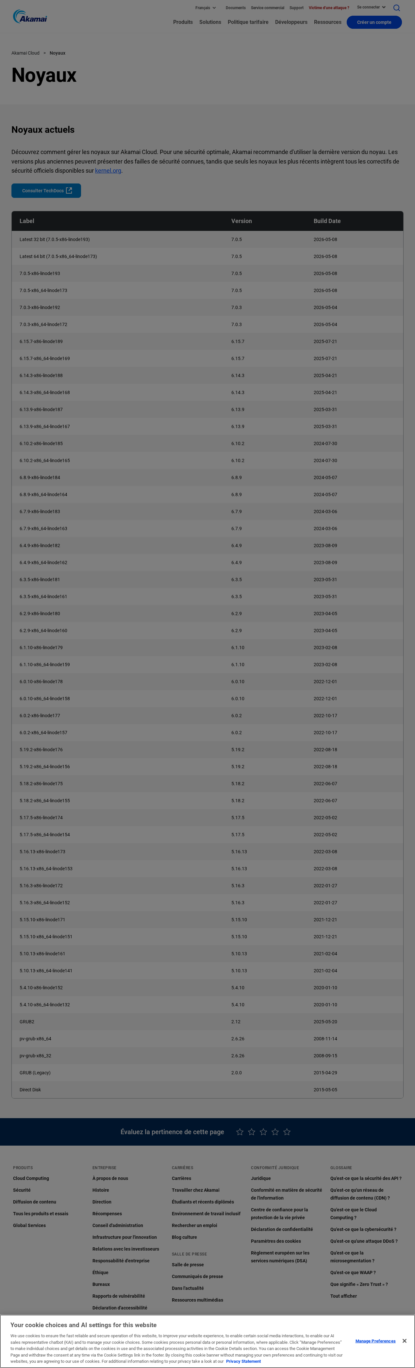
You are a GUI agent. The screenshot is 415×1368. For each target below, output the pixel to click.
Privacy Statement (243, 1361)
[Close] (404, 1341)
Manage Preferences (376, 1340)
